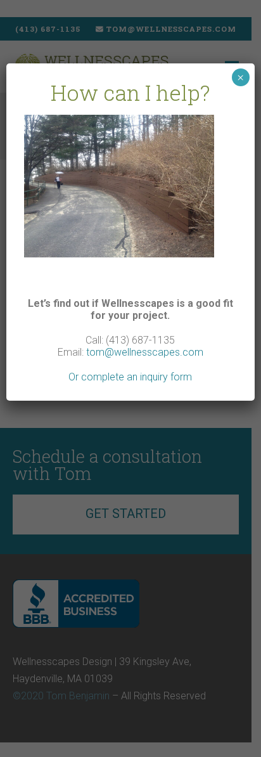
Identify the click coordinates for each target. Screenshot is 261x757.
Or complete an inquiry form (130, 377)
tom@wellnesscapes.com (144, 352)
